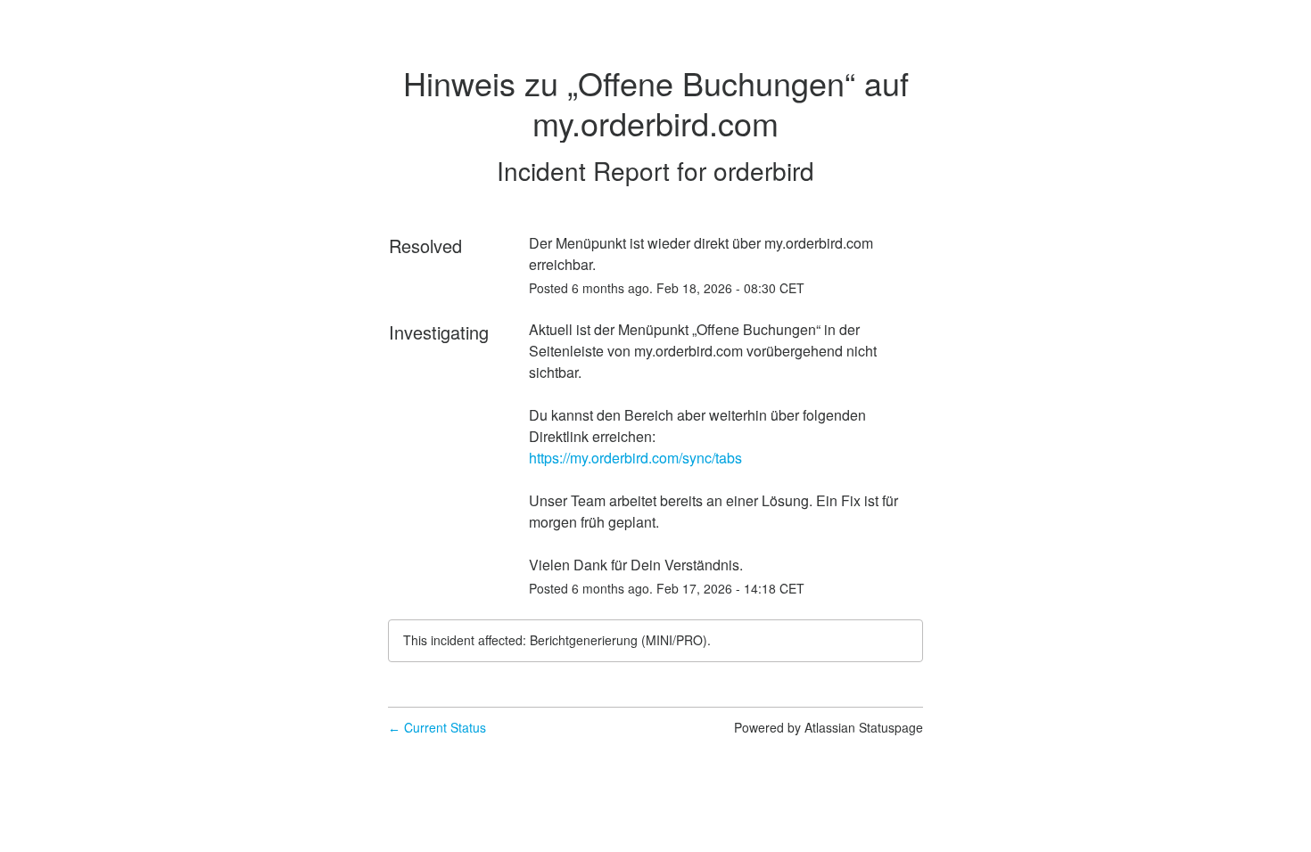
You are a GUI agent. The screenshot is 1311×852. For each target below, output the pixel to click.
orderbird (763, 170)
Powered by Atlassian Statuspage (828, 727)
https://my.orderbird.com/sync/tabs (635, 457)
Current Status (437, 727)
